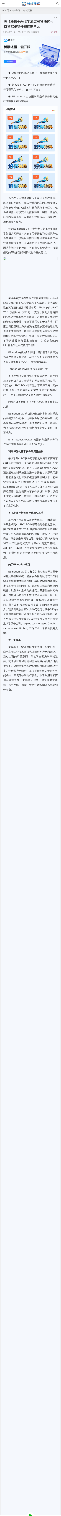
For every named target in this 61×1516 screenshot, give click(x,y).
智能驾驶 (27, 10)
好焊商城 (10, 109)
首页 (7, 10)
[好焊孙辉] (30, 3)
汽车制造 (16, 10)
